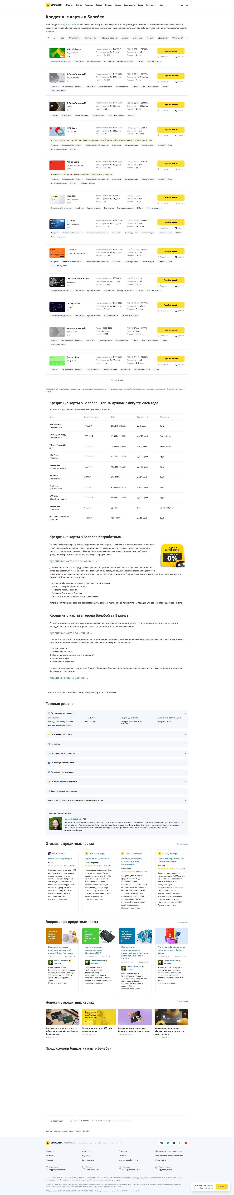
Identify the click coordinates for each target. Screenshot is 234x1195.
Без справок (53, 718)
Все (62, 38)
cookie (209, 1185)
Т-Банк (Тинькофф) (97, 854)
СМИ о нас (87, 1151)
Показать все (182, 844)
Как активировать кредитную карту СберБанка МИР (94, 950)
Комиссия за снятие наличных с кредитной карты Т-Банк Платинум (60, 950)
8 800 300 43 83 (92, 1170)
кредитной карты (69, 24)
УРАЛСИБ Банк (58, 854)
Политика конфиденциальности (169, 1151)
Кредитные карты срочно (67, 677)
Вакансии (123, 1151)
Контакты (50, 1156)
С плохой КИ (177, 38)
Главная (49, 1131)
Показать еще (117, 380)
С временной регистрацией (169, 718)
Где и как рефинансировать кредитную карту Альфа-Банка (171, 950)
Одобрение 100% (164, 722)
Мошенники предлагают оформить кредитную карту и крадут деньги (169, 1031)
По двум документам (130, 718)
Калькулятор (74, 38)
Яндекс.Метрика (206, 1188)
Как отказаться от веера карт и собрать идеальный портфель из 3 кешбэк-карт (62, 1031)
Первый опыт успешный (97, 858)
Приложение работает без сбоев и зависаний (171, 860)
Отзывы (49, 1160)
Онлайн (125, 38)
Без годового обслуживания (60, 722)
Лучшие (150, 38)
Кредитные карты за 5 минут (69, 633)
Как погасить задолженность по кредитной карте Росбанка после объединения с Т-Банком (134, 953)
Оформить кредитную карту (64, 1131)
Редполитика (88, 1160)
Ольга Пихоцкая (73, 819)
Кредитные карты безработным (71, 561)
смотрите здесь (114, 1180)
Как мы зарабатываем (128, 1160)
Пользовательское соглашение (169, 1156)
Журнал (69, 5)
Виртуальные (90, 38)
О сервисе (50, 1151)
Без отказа (137, 38)
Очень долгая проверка (60, 858)
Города (78, 1131)
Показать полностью (57, 899)
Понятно (221, 1187)
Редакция (86, 1156)
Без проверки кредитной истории (131, 723)
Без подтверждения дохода (60, 726)
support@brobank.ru (57, 1170)
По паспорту (89, 722)
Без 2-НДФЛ (89, 718)
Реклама (122, 1156)
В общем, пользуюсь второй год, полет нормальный (131, 861)
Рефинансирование (109, 38)
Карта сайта (160, 1160)
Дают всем (162, 38)
